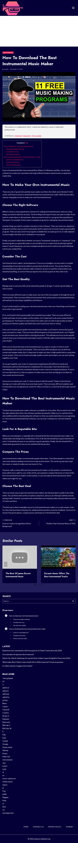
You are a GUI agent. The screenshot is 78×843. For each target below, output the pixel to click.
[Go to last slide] (5, 564)
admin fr (5, 691)
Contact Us (38, 827)
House (4, 753)
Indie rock (6, 756)
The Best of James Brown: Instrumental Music (18, 575)
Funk (4, 738)
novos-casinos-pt (9, 778)
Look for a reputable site (14, 159)
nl (3, 772)
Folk (4, 735)
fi (2, 732)
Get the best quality (13, 154)
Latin (4, 769)
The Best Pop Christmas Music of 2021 (61, 522)
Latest (4, 766)
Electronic (6, 722)
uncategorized (8, 813)
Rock (4, 800)
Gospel (5, 741)
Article (5, 700)
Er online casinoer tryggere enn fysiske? (17, 666)
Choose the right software (15, 149)
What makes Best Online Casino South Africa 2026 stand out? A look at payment (32, 662)
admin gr (5, 694)
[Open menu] (73, 8)
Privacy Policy (54, 827)
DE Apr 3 (5, 716)
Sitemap (69, 827)
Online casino (7, 782)
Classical (5, 710)
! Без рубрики (7, 678)
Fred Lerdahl (36, 136)
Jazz (4, 763)
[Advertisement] (39, 31)
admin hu (5, 697)
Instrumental (8, 52)
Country (5, 713)
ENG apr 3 (6, 725)
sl (3, 803)
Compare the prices (13, 162)
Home (25, 827)
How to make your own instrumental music (18, 146)
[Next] (72, 564)
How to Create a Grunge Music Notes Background (16, 523)
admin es (5, 688)
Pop (3, 791)
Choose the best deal (13, 165)
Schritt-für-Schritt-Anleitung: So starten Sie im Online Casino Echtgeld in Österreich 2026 (36, 658)
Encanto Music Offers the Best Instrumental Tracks (56, 575)
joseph (6, 69)
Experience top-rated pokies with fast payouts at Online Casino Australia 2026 (32, 650)
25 (3, 681)
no (3, 775)
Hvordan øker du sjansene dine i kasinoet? (18, 654)
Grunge (5, 744)
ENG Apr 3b (6, 728)
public (4, 794)
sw (3, 810)
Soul (4, 807)
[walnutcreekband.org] (12, 8)
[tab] (34, 584)
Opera (4, 785)
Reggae (5, 797)
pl (3, 788)
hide (25, 143)
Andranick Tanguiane (23, 136)
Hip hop (5, 750)
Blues (4, 703)
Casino (5, 706)
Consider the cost (12, 152)
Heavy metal (7, 747)
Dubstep (5, 719)
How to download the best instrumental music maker (22, 157)
